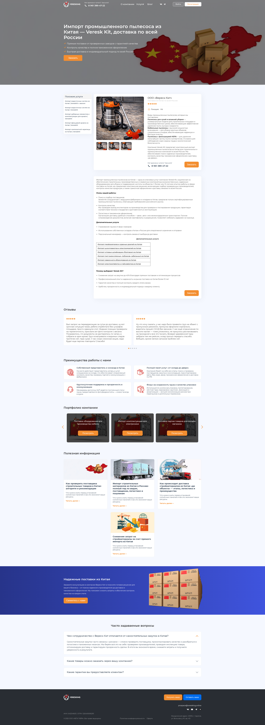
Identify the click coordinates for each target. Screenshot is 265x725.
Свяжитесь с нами (75, 600)
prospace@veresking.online (189, 706)
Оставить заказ (192, 697)
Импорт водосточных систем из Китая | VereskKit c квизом (77, 102)
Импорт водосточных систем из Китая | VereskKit (77, 109)
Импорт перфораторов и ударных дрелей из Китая (120, 244)
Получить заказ (173, 697)
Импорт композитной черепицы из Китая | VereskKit (77, 131)
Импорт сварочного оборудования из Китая (117, 260)
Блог (150, 4)
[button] (128, 348)
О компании (127, 4)
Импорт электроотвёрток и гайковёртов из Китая (119, 264)
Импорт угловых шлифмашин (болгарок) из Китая (119, 252)
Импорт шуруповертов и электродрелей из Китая (119, 248)
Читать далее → (73, 501)
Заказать (73, 58)
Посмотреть (88, 433)
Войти (178, 4)
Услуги (140, 4)
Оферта (150, 718)
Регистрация (193, 4)
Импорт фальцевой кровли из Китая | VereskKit (76, 124)
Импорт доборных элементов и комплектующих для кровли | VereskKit (77, 116)
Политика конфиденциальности (132, 718)
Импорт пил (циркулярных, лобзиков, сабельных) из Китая (123, 256)
